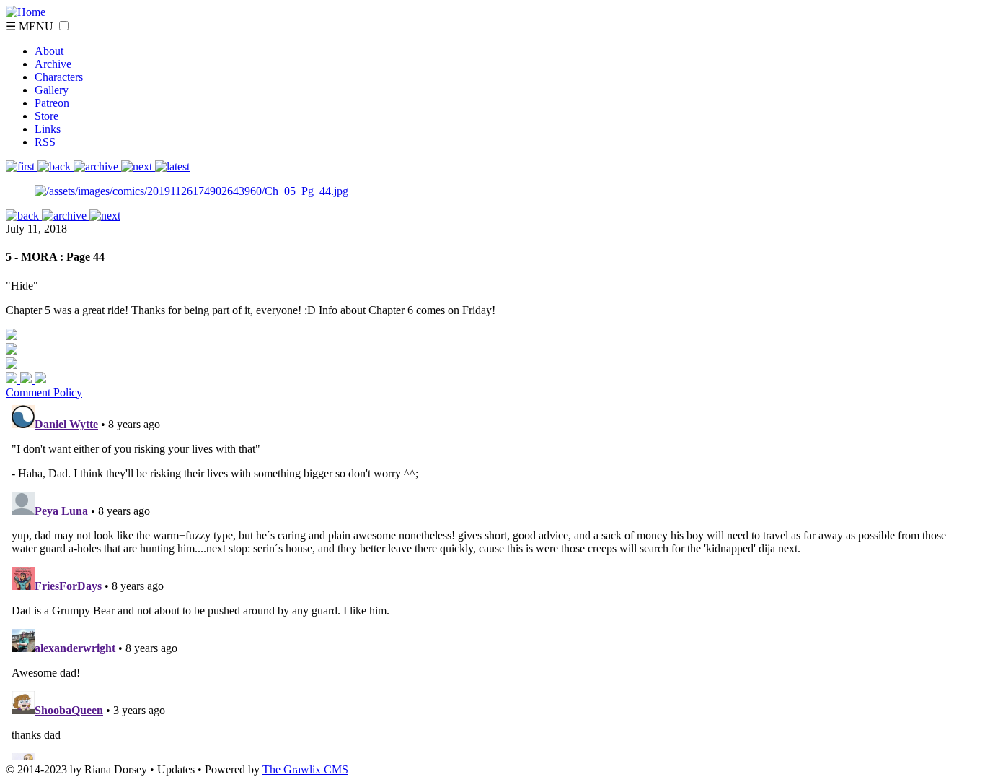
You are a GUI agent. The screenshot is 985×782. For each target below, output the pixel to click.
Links (48, 129)
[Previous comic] (55, 166)
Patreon (52, 103)
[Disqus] (492, 579)
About (49, 51)
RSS (45, 142)
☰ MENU (31, 26)
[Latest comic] (172, 166)
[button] (64, 25)
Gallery (52, 90)
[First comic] (21, 166)
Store (46, 116)
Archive (53, 64)
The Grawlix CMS (305, 769)
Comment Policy (44, 392)
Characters (59, 77)
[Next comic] (97, 166)
